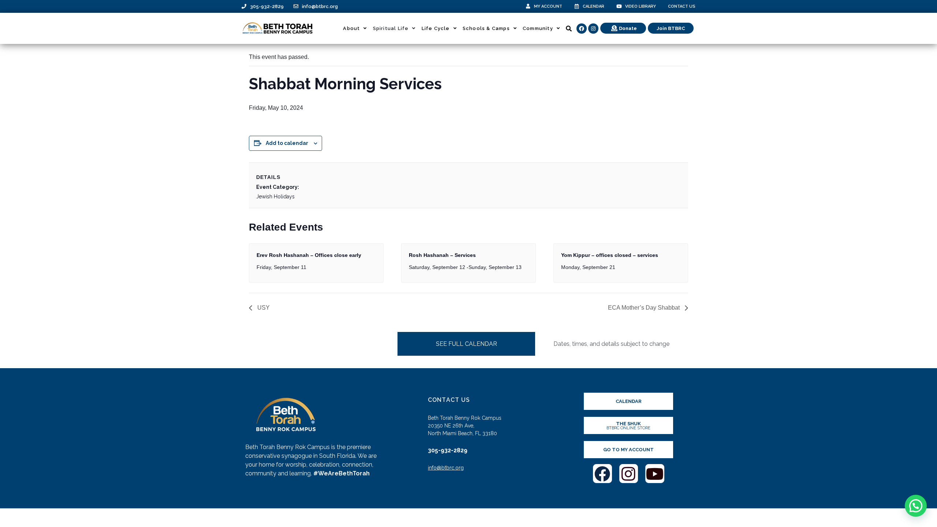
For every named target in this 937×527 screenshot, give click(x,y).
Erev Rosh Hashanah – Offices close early (309, 255)
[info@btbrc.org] (296, 6)
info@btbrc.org (320, 6)
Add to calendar (287, 143)
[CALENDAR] (576, 6)
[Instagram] (593, 28)
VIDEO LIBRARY (640, 6)
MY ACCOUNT (548, 6)
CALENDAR (593, 6)
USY (263, 307)
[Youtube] (654, 473)
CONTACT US (681, 6)
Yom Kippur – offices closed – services (609, 255)
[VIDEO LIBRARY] (619, 6)
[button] (916, 506)
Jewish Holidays (275, 196)
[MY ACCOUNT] (528, 6)
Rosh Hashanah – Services (442, 255)
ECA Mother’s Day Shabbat (644, 307)
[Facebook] (581, 28)
